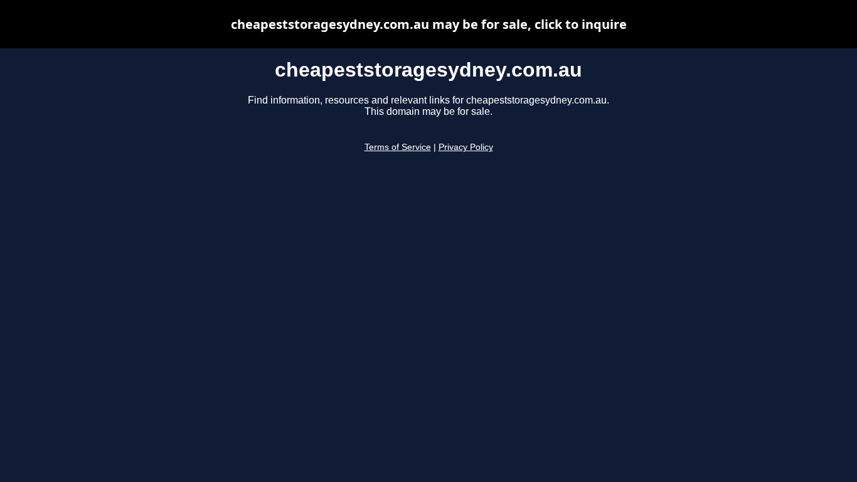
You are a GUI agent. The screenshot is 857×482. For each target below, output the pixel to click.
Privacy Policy (466, 147)
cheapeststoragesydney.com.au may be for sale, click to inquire (429, 24)
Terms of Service (398, 147)
